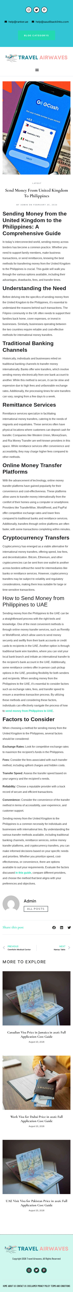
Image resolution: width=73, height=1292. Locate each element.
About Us (12, 1286)
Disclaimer (32, 1286)
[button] (37, 70)
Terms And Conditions (60, 1286)
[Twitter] (36, 10)
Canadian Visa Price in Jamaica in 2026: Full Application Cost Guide (36, 1034)
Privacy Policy (44, 1286)
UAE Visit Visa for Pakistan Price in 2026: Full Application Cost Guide (36, 1203)
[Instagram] (29, 10)
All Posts (36, 908)
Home (5, 1286)
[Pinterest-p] (44, 10)
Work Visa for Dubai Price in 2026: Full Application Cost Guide (36, 1119)
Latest (36, 183)
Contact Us (21, 1286)
